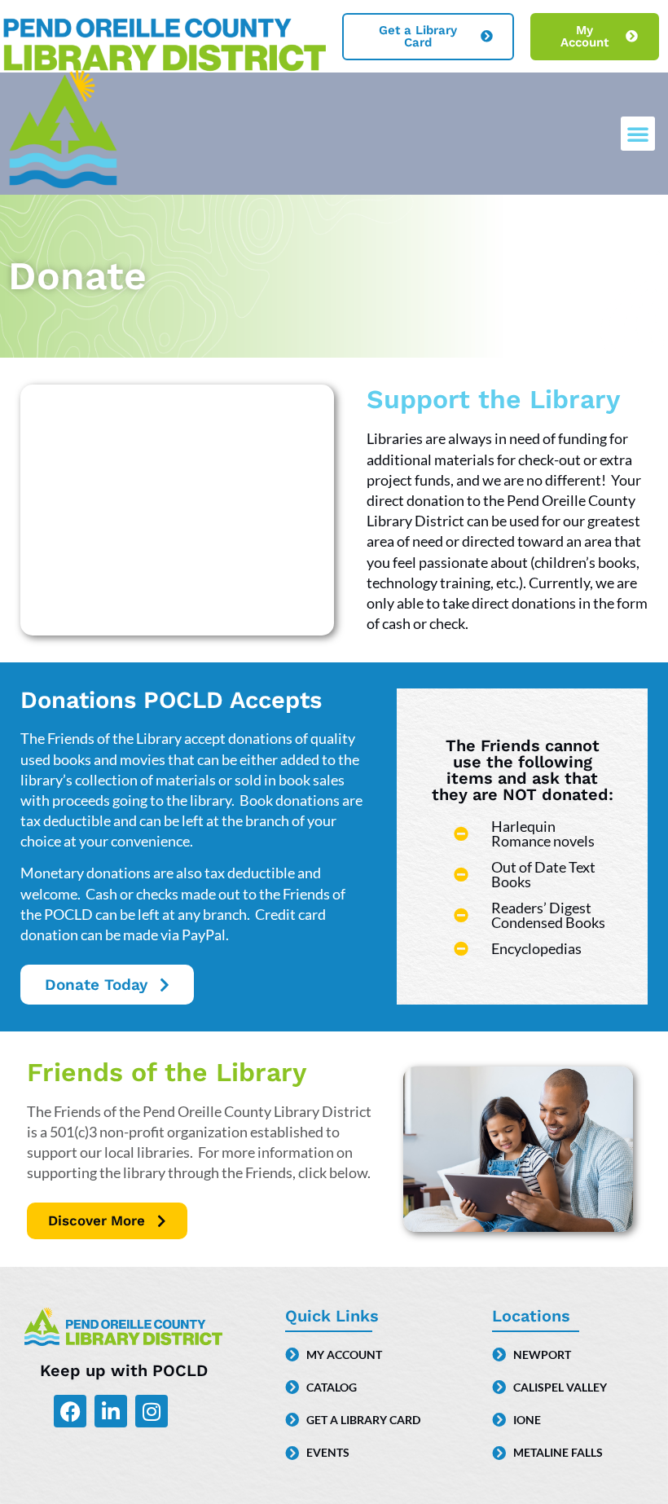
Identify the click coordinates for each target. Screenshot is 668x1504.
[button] (638, 134)
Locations (531, 1316)
